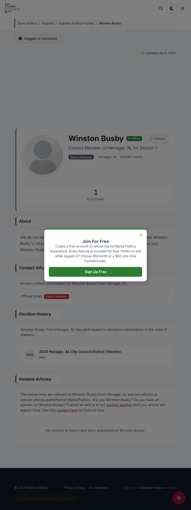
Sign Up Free (95, 272)
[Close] (140, 235)
